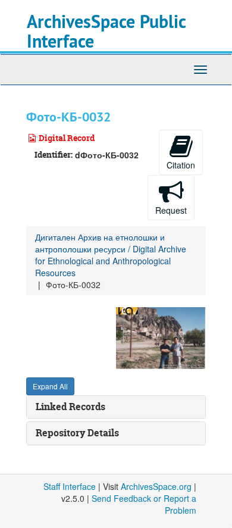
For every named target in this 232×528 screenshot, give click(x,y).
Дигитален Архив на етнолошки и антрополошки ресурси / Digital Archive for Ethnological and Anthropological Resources (110, 255)
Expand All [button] (50, 386)
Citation (181, 165)
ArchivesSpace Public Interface (106, 31)
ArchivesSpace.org (156, 486)
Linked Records (70, 406)
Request (171, 210)
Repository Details (77, 432)
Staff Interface (69, 486)
